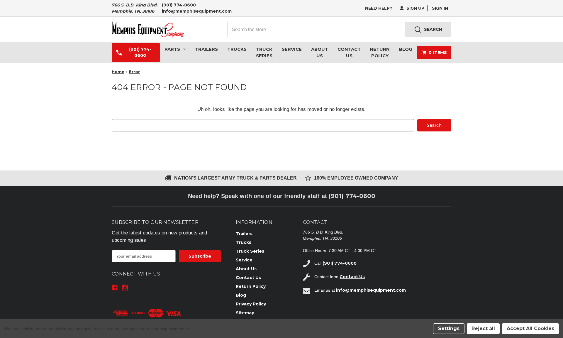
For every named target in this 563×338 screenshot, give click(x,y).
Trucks (237, 49)
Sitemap (245, 312)
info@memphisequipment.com (197, 11)
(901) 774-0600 (179, 5)
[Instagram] (125, 287)
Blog (405, 49)
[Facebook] (115, 287)
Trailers (206, 49)
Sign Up (414, 8)
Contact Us (349, 52)
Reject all (483, 328)
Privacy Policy (251, 304)
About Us (319, 52)
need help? (378, 8)
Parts (172, 49)
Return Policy (380, 52)
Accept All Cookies (530, 328)
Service (292, 49)
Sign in (440, 8)
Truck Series (264, 52)
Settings (448, 328)
